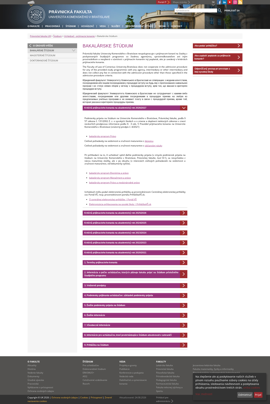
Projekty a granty (128, 365)
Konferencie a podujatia (131, 372)
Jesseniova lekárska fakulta (206, 365)
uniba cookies (251, 387)
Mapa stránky (180, 2)
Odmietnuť (245, 394)
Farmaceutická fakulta (167, 383)
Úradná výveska (36, 380)
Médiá (162, 26)
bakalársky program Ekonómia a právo (109, 173)
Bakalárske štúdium (42, 50)
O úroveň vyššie (43, 45)
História (32, 369)
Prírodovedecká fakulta (168, 376)
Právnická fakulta (165, 369)
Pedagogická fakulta (166, 380)
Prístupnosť (96, 397)
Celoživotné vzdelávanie (95, 380)
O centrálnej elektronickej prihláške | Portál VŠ (113, 199)
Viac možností (203, 394)
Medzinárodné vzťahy (139, 26)
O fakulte (34, 26)
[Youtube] (230, 2)
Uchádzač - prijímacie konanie (79, 36)
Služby (115, 26)
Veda (103, 26)
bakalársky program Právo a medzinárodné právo (114, 182)
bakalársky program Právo (102, 136)
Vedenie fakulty (35, 372)
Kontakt (176, 26)
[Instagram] (235, 2)
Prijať (258, 394)
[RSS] (240, 2)
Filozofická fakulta (165, 372)
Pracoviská (52, 26)
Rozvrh (86, 383)
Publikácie (124, 369)
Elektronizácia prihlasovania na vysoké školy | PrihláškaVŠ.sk (120, 204)
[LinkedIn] (224, 2)
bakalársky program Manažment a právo (110, 177)
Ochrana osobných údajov (41, 391)
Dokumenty (33, 376)
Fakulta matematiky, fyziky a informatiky (213, 369)
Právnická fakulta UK (40, 36)
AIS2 (85, 376)
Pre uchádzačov (91, 365)
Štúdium (71, 26)
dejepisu (149, 141)
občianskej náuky (153, 145)
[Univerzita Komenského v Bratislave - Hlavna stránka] (36, 14)
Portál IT (162, 2)
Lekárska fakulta (164, 365)
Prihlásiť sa (232, 10)
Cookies (84, 397)
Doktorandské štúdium (44, 60)
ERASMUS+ (88, 372)
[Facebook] (219, 2)
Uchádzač (87, 26)
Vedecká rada (126, 376)
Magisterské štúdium (42, 55)
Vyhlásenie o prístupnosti (40, 387)
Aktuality (32, 365)
